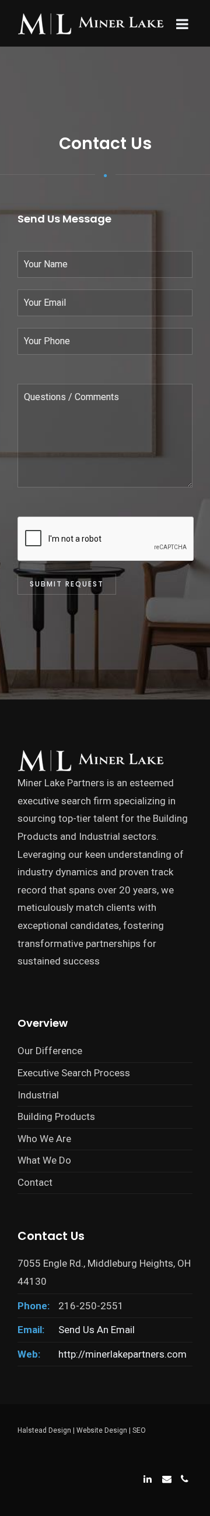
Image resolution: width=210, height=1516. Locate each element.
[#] (147, 1477)
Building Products (56, 1116)
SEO (139, 1430)
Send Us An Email (96, 1329)
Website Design (101, 1430)
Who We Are (44, 1138)
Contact (35, 1182)
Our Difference (50, 1050)
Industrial (38, 1095)
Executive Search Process (74, 1073)
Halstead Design (44, 1430)
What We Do (44, 1160)
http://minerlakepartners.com (122, 1354)
